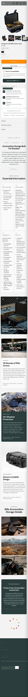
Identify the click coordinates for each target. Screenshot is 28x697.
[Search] (13, 3)
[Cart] (21, 3)
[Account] (17, 3)
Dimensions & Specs (14, 125)
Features (14, 121)
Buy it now (14, 65)
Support (14, 129)
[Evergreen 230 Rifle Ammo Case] (4, 38)
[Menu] (24, 3)
